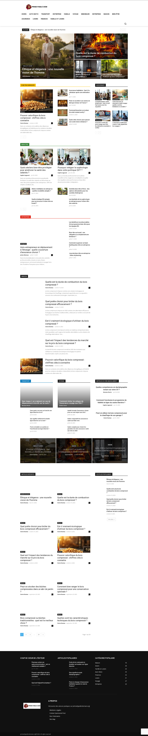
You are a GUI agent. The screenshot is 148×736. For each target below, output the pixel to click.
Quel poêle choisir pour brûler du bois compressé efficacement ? (35, 527)
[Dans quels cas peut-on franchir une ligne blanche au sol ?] (24, 413)
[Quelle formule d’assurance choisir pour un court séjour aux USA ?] (62, 413)
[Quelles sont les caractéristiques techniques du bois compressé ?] (73, 607)
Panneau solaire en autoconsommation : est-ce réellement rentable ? (41, 664)
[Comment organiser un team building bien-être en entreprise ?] (62, 245)
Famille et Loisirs (27, 66)
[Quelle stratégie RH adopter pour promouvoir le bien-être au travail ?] (25, 201)
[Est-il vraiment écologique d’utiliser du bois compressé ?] (114, 69)
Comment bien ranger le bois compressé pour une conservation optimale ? (73, 589)
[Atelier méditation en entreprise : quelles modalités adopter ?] (25, 191)
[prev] (121, 30)
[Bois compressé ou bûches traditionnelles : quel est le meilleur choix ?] (36, 607)
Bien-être (23, 164)
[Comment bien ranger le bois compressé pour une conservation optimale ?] (73, 576)
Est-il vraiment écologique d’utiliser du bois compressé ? (71, 527)
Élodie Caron (63, 405)
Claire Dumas (24, 123)
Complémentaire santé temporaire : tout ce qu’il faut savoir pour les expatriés (102, 104)
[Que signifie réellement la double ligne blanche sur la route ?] (24, 421)
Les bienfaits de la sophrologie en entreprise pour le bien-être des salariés (79, 201)
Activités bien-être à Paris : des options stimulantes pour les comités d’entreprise (79, 191)
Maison (79, 50)
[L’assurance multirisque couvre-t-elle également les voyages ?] (120, 115)
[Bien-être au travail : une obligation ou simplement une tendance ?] (62, 235)
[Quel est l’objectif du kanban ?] (25, 685)
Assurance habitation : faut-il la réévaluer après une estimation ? (79, 92)
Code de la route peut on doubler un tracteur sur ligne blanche (78, 664)
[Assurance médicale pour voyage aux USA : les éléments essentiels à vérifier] (102, 115)
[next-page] (24, 137)
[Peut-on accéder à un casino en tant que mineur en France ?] (62, 103)
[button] (125, 23)
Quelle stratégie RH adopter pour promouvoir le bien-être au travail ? (42, 201)
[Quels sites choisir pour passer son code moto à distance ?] (62, 122)
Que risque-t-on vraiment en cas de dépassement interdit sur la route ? (36, 402)
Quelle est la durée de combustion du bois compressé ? (73, 498)
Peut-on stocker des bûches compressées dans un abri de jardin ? (36, 589)
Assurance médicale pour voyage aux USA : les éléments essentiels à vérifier (102, 125)
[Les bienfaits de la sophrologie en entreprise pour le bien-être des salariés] (62, 201)
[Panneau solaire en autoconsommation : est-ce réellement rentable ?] (25, 664)
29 (38, 634)
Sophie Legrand (24, 175)
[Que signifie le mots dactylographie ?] (62, 675)
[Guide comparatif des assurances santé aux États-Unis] (62, 421)
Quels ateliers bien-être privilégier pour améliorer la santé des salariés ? (36, 170)
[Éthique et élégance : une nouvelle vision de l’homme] (47, 56)
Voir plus (110, 519)
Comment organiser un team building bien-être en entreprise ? (79, 245)
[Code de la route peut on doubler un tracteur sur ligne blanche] (62, 664)
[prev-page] (21, 137)
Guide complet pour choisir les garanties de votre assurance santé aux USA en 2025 (78, 428)
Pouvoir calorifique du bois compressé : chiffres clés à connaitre (32, 118)
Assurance (98, 99)
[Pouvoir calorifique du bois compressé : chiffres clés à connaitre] (36, 101)
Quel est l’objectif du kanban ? (41, 683)
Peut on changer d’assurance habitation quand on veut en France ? (78, 684)
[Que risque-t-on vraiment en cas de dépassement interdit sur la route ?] (36, 396)
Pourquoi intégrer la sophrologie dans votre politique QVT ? (73, 168)
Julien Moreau (24, 255)
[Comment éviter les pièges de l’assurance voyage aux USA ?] (74, 396)
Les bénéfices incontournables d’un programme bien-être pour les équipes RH (79, 224)
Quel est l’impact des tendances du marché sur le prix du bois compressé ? (36, 557)
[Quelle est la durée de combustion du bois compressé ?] (101, 46)
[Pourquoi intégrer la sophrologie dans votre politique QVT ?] (74, 157)
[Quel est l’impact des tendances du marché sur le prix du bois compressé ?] (31, 347)
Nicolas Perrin (26, 405)
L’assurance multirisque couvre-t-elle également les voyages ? (119, 124)
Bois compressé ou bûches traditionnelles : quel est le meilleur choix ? (36, 620)
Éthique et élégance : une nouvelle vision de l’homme (48, 30)
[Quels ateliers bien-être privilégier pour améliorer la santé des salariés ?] (36, 157)
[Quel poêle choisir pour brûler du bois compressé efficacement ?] (87, 69)
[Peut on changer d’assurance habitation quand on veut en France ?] (62, 684)
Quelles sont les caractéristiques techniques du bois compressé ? (72, 619)
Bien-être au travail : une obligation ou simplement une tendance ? (79, 234)
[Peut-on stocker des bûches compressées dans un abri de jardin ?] (36, 576)
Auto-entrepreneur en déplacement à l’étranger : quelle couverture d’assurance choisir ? (36, 250)
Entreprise (23, 244)
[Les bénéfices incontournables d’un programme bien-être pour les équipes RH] (62, 224)
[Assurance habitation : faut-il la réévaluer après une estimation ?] (62, 92)
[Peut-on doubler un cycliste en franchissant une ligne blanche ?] (24, 429)
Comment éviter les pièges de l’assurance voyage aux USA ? (71, 402)
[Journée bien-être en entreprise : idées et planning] (62, 255)
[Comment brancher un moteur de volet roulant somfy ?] (62, 112)
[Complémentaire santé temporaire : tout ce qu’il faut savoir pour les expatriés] (102, 94)
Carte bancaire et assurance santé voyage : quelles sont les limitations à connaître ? (120, 104)
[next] (124, 30)
